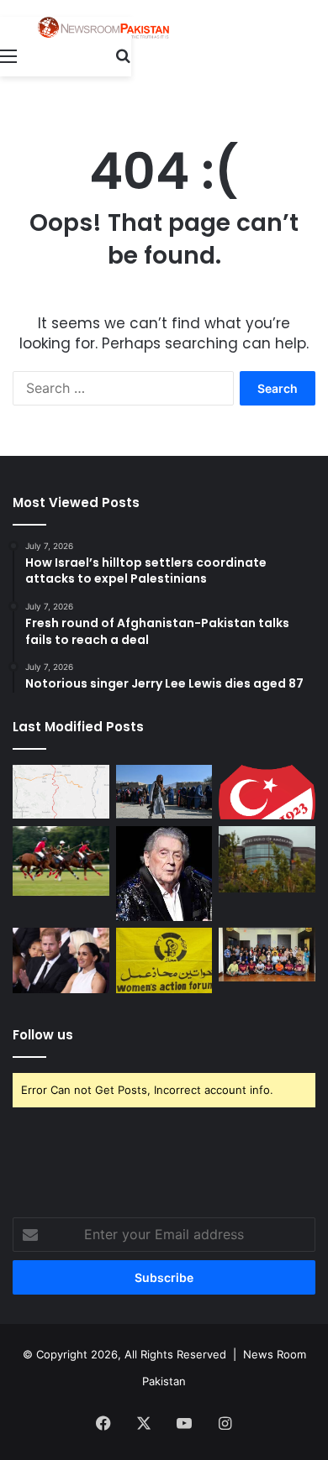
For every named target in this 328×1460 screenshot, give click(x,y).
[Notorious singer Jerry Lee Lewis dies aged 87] (164, 873)
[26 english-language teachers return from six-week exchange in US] (267, 955)
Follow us (43, 1035)
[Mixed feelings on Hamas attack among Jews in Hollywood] (267, 859)
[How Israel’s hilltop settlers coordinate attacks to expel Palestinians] (61, 792)
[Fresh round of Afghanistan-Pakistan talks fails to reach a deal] (164, 792)
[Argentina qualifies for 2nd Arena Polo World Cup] (61, 860)
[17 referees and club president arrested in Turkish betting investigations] (267, 792)
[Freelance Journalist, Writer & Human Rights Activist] (103, 28)
